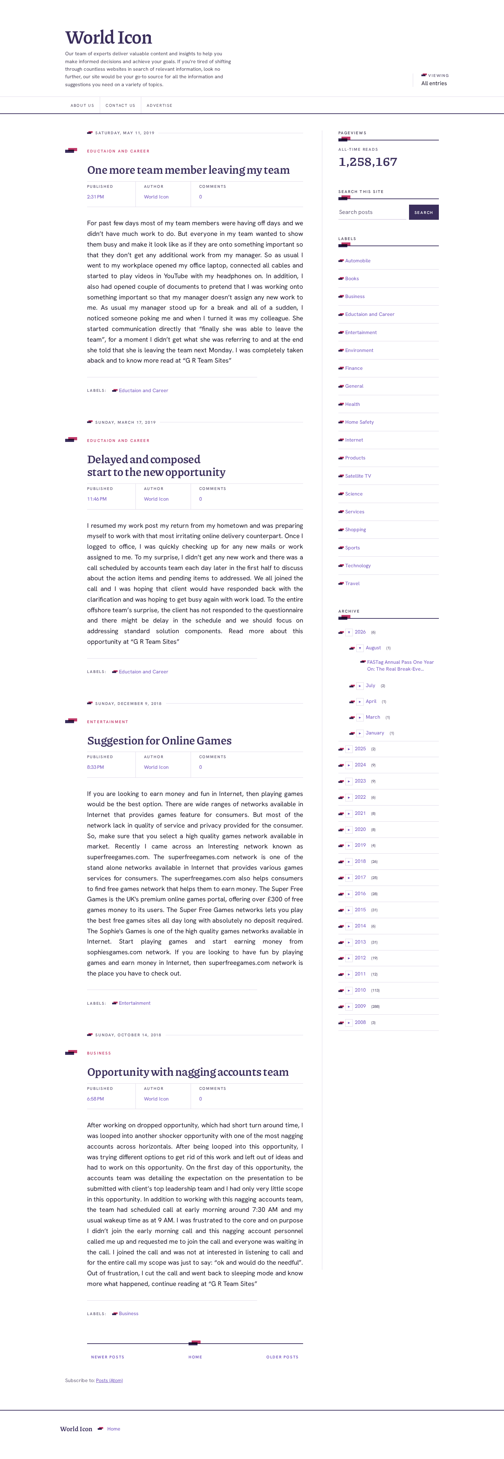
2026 (360, 631)
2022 (360, 797)
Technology (358, 565)
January (375, 732)
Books (352, 278)
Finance (354, 368)
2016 (360, 893)
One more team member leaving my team (188, 169)
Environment (359, 350)
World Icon (108, 36)
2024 (360, 764)
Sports (352, 547)
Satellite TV (358, 475)
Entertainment (108, 721)
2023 (360, 780)
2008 (360, 1022)
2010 (360, 990)
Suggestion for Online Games (159, 740)
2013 (360, 941)
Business (99, 1053)
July (370, 685)
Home (196, 1356)
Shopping (355, 529)
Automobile (358, 260)
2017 (360, 877)
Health (352, 404)
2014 (360, 925)
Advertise (160, 105)
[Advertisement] (388, 1150)
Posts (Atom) (109, 1380)
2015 (360, 909)
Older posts (282, 1356)
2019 (360, 845)
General (354, 386)
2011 (360, 973)
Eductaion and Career (118, 150)
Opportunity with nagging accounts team (188, 1071)
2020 (360, 829)
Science (354, 493)
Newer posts (108, 1356)
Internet (354, 439)
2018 (360, 861)
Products (355, 457)
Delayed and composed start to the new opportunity (156, 465)
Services (354, 511)
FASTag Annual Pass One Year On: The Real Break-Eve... (400, 665)
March (373, 717)
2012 (360, 957)
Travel (352, 583)
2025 (360, 748)
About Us (82, 105)
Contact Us (120, 105)
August (373, 647)
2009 (360, 1006)
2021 (360, 813)
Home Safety (359, 422)
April (371, 701)
